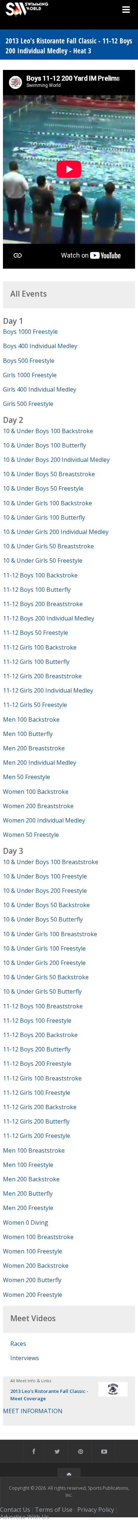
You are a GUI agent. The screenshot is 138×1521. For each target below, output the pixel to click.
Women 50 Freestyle (31, 835)
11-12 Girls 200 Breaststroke (42, 676)
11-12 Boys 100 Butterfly (37, 590)
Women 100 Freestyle (32, 1251)
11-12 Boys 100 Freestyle (37, 1020)
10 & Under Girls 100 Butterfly (44, 517)
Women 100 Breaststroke (38, 1237)
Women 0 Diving (25, 1222)
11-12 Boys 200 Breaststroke (43, 604)
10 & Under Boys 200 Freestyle (45, 891)
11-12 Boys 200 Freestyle (37, 1064)
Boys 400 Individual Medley (40, 346)
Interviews (24, 1358)
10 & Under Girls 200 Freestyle (44, 963)
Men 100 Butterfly (28, 734)
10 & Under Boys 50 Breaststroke (49, 474)
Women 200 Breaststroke (38, 806)
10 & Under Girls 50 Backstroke (46, 977)
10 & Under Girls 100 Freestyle (44, 948)
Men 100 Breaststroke (34, 1150)
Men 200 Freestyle (28, 1208)
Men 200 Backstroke (31, 1179)
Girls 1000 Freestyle (30, 375)
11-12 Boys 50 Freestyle (35, 633)
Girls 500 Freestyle (28, 404)
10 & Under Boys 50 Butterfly (43, 919)
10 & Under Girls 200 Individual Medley (56, 532)
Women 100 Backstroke (35, 792)
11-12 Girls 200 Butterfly (36, 1121)
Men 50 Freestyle (26, 777)
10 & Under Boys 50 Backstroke (46, 905)
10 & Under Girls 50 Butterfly (42, 991)
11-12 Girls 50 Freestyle (35, 705)
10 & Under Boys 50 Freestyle (43, 488)
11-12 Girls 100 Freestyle (36, 1093)
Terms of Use (53, 1510)
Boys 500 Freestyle (28, 361)
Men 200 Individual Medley (39, 762)
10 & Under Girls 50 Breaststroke (48, 546)
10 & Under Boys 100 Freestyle (45, 876)
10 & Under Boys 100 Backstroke (48, 431)
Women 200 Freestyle (32, 1295)
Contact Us (15, 1510)
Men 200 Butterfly (28, 1193)
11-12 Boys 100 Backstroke (40, 575)
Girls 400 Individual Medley (39, 389)
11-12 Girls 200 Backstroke (40, 1107)
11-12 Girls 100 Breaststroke (42, 1078)
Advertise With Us (24, 1517)
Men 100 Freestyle (28, 1165)
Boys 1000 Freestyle (30, 332)
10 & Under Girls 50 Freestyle (42, 560)
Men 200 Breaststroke (34, 748)
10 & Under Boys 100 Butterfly (44, 445)
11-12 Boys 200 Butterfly (37, 1049)
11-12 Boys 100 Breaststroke (43, 1006)
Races (18, 1344)
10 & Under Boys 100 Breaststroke (50, 862)
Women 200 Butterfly (32, 1280)
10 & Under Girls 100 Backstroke (47, 503)
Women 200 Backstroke (35, 1266)
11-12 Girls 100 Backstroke (40, 647)
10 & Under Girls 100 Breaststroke (50, 934)
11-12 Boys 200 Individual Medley (48, 618)
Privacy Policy (95, 1510)
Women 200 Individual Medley (44, 820)
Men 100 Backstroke (31, 719)
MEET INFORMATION (33, 1411)
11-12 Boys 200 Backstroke (40, 1035)
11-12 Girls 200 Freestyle (36, 1136)
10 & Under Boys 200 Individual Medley (56, 460)
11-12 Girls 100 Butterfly (36, 662)
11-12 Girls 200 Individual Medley (48, 690)
